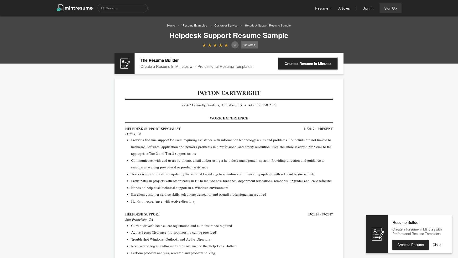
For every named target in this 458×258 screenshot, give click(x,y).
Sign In (368, 8)
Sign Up (390, 8)
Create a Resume (308, 63)
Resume (322, 8)
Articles (344, 8)
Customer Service (226, 25)
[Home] (75, 7)
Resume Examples (194, 25)
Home (171, 25)
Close (437, 244)
